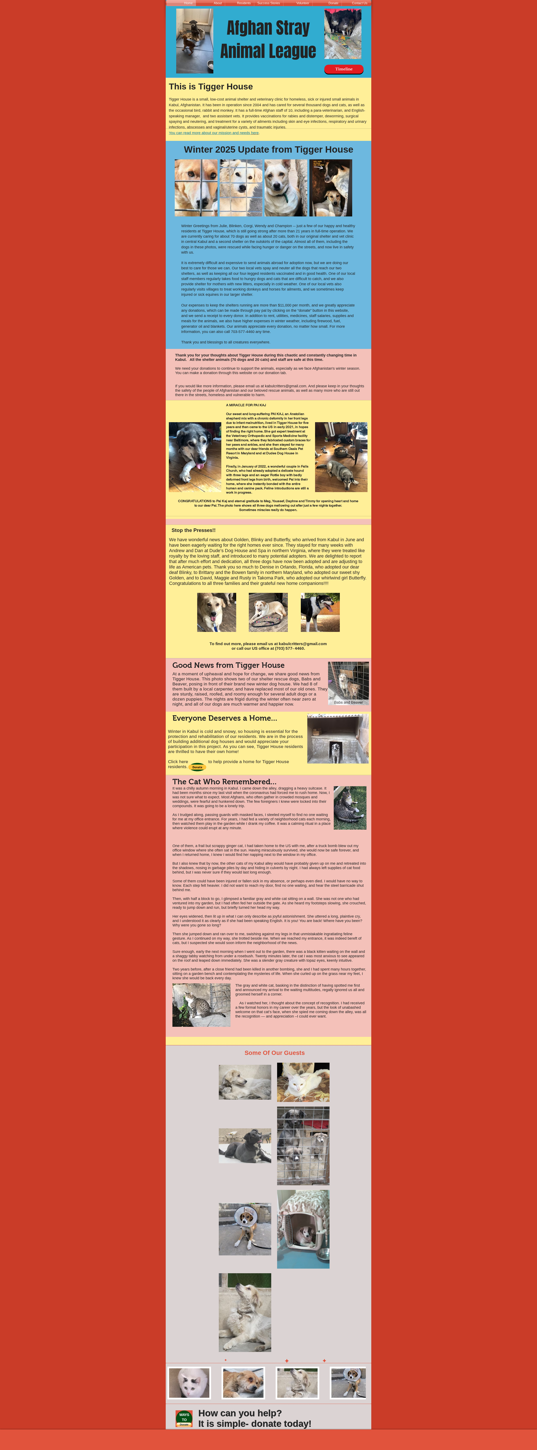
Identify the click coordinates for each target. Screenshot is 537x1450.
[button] (197, 767)
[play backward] (172, 1383)
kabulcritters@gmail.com (285, 386)
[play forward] (360, 1383)
